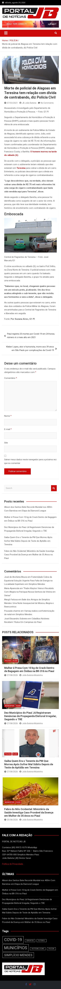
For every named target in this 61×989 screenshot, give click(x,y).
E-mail (8, 429)
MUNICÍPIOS (15, 947)
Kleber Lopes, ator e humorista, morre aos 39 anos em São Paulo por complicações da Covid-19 (30, 348)
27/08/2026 (12, 675)
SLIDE (15, 661)
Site (6, 442)
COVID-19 (13, 939)
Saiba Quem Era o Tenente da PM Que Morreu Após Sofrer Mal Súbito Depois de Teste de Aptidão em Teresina (28, 541)
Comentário (10, 378)
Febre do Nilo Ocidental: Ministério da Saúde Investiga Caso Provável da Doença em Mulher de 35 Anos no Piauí (29, 554)
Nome (7, 416)
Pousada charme (12, 611)
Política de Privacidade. (12, 864)
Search (54, 488)
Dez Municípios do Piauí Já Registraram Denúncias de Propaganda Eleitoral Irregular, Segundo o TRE (30, 716)
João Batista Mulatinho (32, 675)
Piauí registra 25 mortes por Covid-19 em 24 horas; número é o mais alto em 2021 (31, 336)
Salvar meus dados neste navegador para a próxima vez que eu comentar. (30, 461)
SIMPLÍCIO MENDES (18, 955)
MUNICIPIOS (9, 706)
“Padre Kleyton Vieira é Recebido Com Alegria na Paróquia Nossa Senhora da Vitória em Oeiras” (29, 592)
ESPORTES (30, 940)
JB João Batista (29, 103)
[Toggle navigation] (6, 33)
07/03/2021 (12, 103)
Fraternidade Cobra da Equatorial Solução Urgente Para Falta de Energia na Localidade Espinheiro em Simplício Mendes (28, 580)
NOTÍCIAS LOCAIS (38, 949)
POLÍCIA (8, 661)
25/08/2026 (12, 820)
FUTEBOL (41, 940)
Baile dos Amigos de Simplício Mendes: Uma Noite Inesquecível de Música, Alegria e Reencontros (29, 603)
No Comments (47, 103)
